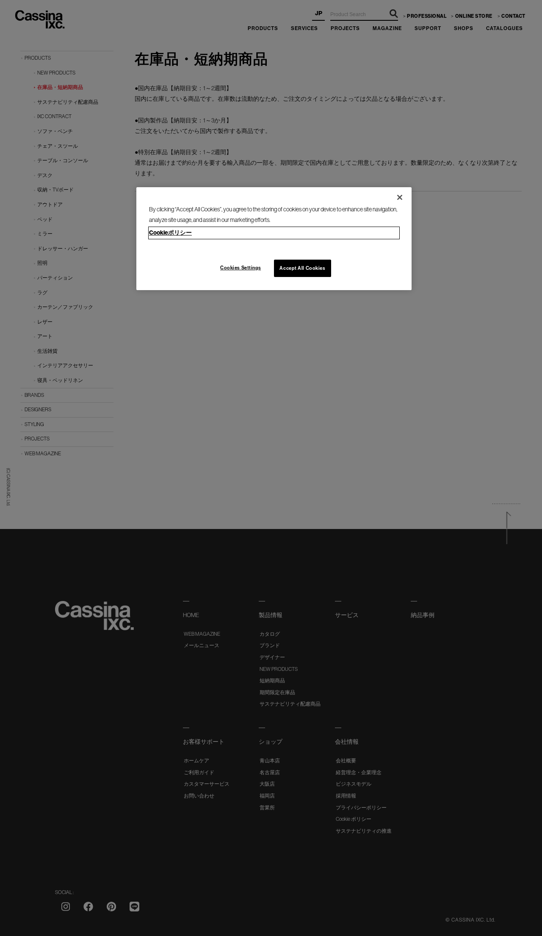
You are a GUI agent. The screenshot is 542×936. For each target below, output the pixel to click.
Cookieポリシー (170, 232)
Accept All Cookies (302, 268)
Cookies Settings (240, 268)
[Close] (399, 197)
